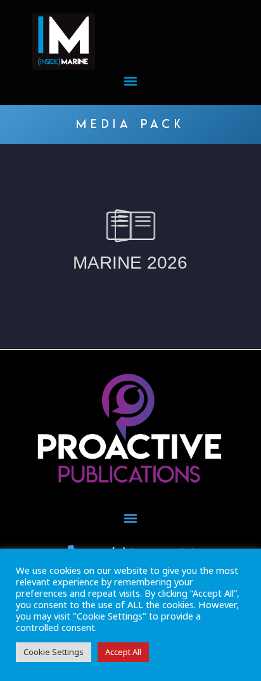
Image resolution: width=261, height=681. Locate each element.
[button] (130, 80)
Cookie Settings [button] (53, 652)
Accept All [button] (123, 652)
